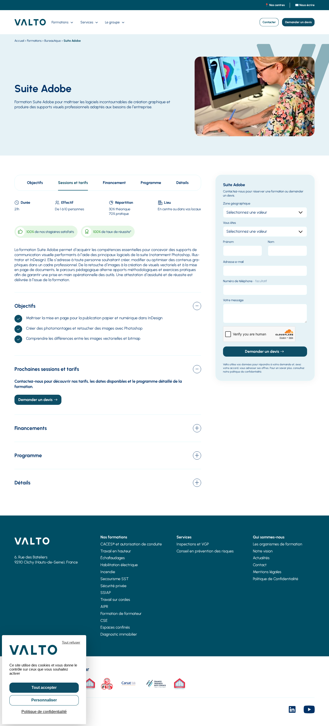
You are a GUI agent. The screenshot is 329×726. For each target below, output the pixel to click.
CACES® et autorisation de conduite (131, 544)
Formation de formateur (121, 613)
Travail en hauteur (115, 551)
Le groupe (112, 22)
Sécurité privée (113, 586)
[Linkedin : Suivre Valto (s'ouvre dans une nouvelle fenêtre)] (292, 711)
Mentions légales (267, 572)
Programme (151, 182)
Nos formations (113, 537)
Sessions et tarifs (73, 182)
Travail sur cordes (115, 599)
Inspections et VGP (193, 544)
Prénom (228, 242)
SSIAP (105, 592)
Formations (60, 22)
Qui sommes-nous (268, 537)
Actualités (261, 558)
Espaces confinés (115, 627)
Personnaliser (44, 700)
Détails (182, 182)
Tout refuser (71, 642)
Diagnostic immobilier (118, 634)
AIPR (104, 606)
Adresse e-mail (233, 262)
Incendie (107, 572)
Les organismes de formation (277, 544)
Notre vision (263, 551)
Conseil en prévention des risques (205, 551)
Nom (271, 242)
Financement (114, 182)
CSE (104, 620)
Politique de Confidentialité (275, 579)
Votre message (233, 300)
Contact (260, 565)
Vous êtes (229, 222)
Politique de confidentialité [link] (44, 712)
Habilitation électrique (119, 565)
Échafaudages (112, 558)
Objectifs (35, 182)
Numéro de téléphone (245, 281)
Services (86, 22)
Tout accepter (44, 687)
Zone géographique (236, 203)
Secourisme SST (114, 579)
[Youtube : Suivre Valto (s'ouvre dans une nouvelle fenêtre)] (309, 711)
